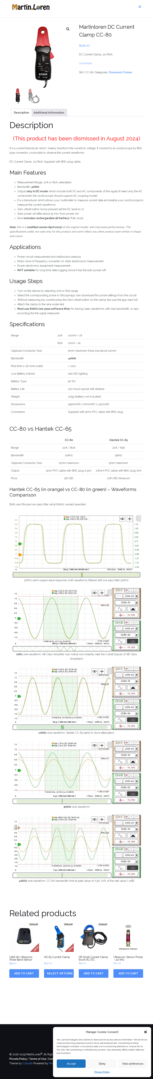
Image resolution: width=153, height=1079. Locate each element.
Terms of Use (37, 1058)
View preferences (132, 1063)
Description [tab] (21, 112)
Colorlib (28, 1063)
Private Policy (18, 1058)
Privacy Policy (102, 1072)
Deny (102, 1063)
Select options (60, 973)
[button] (145, 1032)
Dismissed (115, 72)
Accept (71, 1063)
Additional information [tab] (49, 112)
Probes (127, 72)
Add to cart (24, 973)
